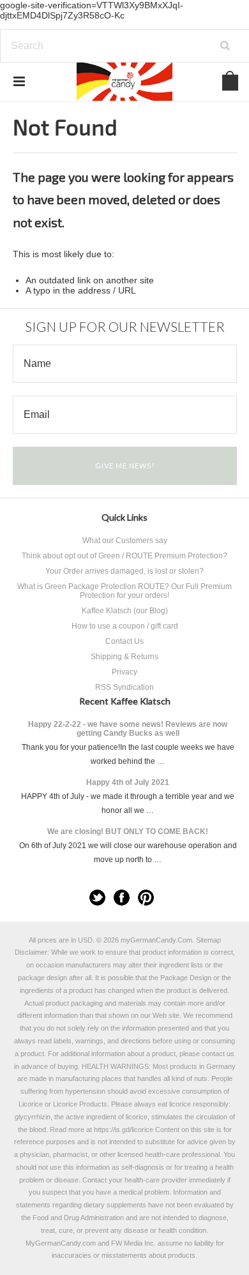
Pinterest (146, 898)
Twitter (97, 898)
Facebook (122, 898)
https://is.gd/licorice (123, 1129)
